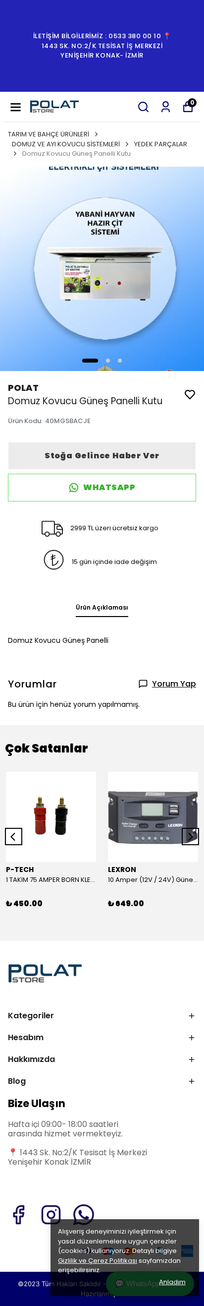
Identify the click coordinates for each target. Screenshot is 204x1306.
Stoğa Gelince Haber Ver (102, 455)
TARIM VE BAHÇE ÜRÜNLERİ (48, 134)
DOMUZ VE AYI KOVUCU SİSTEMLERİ (66, 144)
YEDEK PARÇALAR (160, 144)
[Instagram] (51, 1214)
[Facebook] (18, 1214)
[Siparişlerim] (165, 107)
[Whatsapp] (83, 1214)
